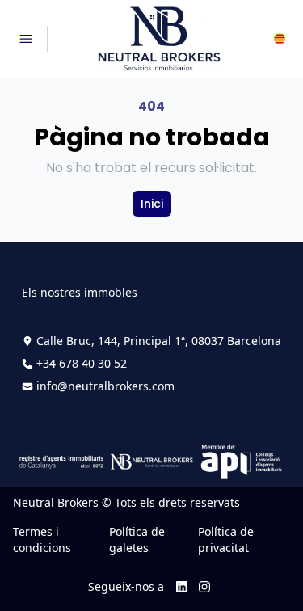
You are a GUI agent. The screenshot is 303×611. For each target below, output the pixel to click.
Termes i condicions (42, 539)
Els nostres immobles (79, 292)
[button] (279, 38)
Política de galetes (137, 539)
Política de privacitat (226, 539)
